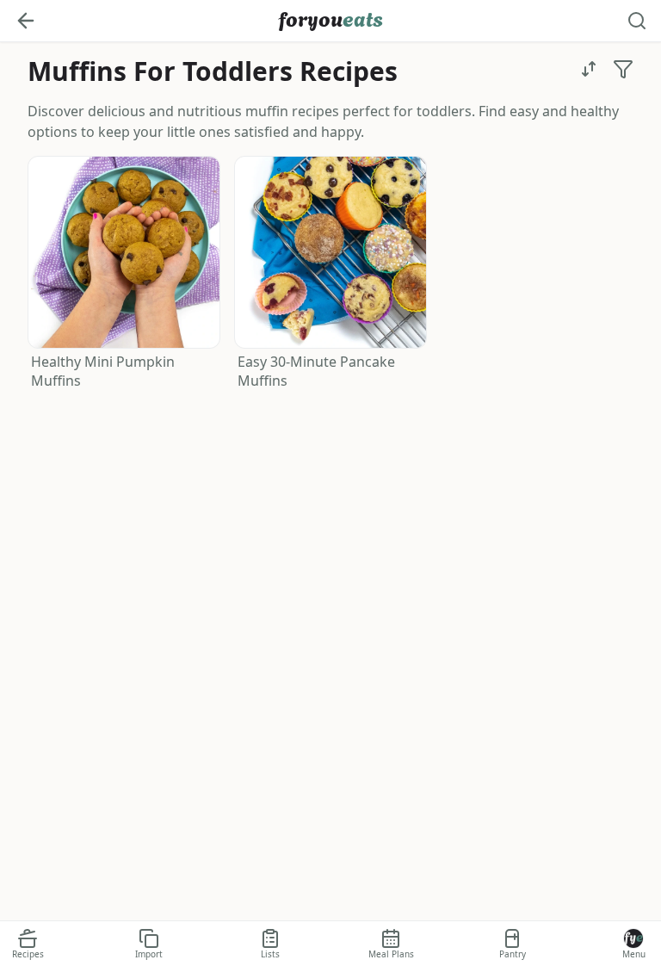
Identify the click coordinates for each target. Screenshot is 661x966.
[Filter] (623, 69)
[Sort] (588, 69)
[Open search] (637, 20)
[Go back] (26, 21)
